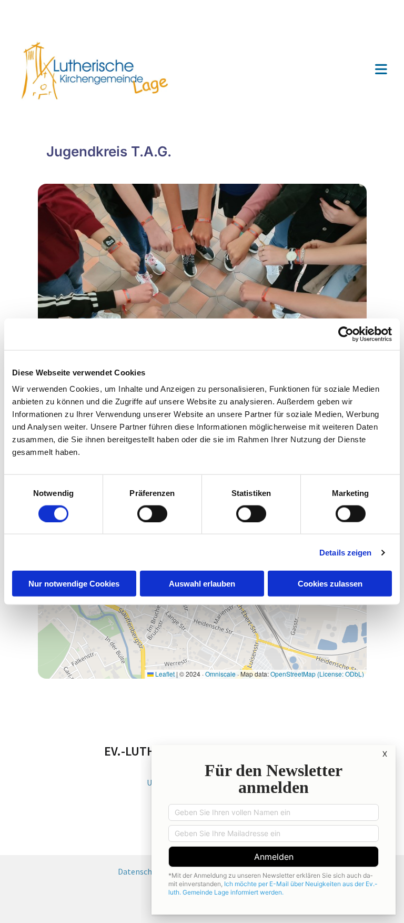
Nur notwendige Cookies (73, 583)
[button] (301, 70)
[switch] (152, 513)
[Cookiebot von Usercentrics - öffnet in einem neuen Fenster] (346, 334)
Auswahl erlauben (202, 583)
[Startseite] (105, 70)
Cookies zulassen (330, 583)
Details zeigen (345, 552)
